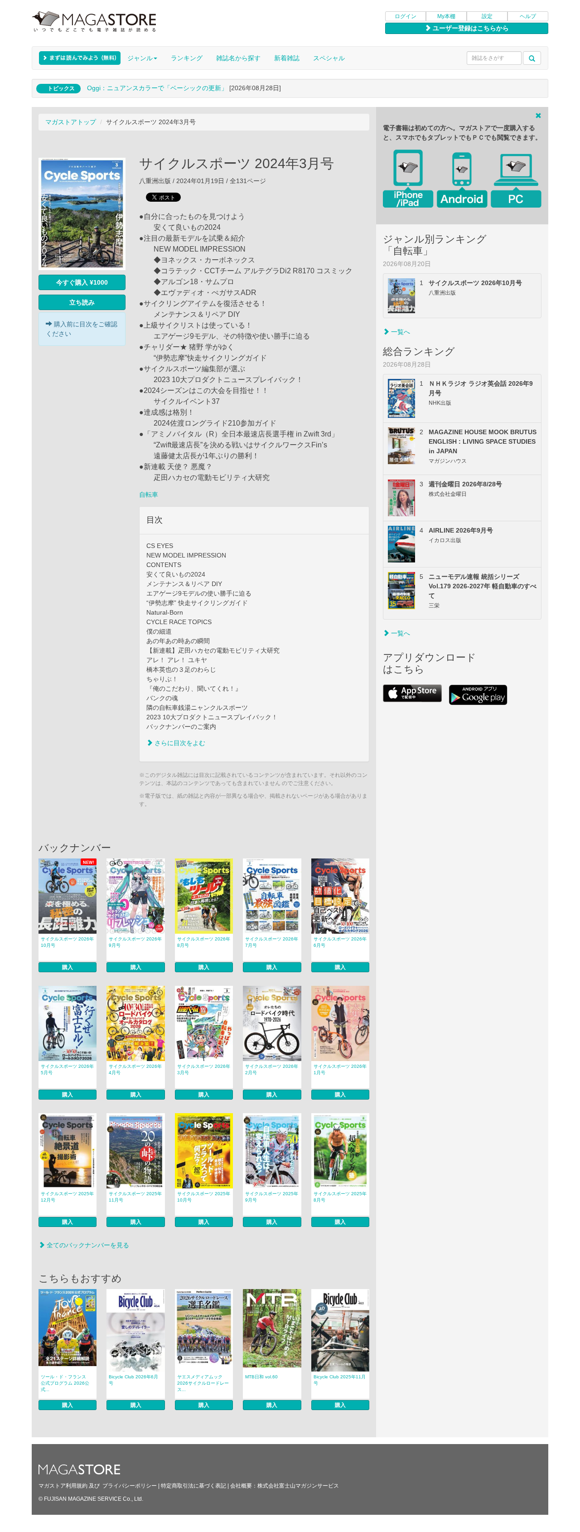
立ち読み (82, 302)
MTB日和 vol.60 (261, 1376)
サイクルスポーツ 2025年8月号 (340, 1196)
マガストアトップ (70, 122)
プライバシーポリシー (129, 1486)
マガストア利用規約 (63, 1486)
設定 (487, 16)
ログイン (405, 16)
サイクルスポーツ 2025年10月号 (203, 1196)
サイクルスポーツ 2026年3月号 (203, 1069)
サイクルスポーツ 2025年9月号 (271, 1196)
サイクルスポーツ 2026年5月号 (67, 1069)
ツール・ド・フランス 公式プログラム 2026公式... (66, 1383)
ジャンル (140, 58)
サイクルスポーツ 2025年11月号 (135, 1196)
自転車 (148, 494)
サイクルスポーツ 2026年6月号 (340, 942)
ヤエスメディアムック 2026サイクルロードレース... (203, 1383)
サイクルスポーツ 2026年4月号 (135, 1069)
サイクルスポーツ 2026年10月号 (67, 942)
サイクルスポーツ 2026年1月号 (340, 1069)
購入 (67, 967)
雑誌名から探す (238, 58)
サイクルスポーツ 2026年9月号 (135, 942)
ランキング (187, 58)
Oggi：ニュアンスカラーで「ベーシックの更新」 (157, 88)
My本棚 (446, 16)
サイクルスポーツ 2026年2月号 (271, 1069)
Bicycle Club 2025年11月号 (340, 1380)
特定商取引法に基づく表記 (193, 1486)
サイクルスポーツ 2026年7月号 (271, 942)
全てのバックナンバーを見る (87, 1245)
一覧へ (399, 331)
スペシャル (329, 58)
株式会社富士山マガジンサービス (298, 1486)
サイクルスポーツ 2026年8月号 (203, 942)
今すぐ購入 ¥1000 (82, 282)
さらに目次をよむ (179, 743)
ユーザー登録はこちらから (470, 28)
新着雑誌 (287, 58)
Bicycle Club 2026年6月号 (133, 1380)
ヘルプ (528, 16)
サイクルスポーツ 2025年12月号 (67, 1196)
